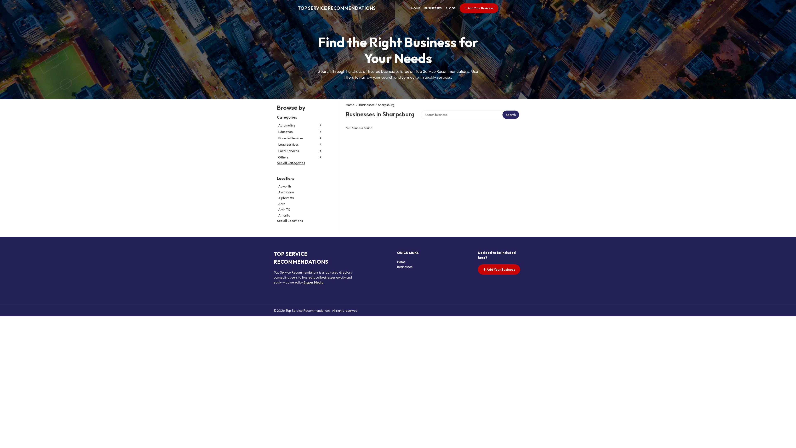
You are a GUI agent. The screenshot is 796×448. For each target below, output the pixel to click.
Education (285, 132)
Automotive (286, 125)
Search (511, 115)
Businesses (433, 8)
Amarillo (284, 215)
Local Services (288, 151)
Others (283, 157)
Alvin (281, 204)
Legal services (288, 144)
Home (415, 8)
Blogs (450, 8)
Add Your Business (480, 8)
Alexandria (286, 192)
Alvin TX (284, 209)
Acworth (284, 186)
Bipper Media (313, 282)
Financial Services (290, 138)
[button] (320, 125)
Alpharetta (286, 198)
